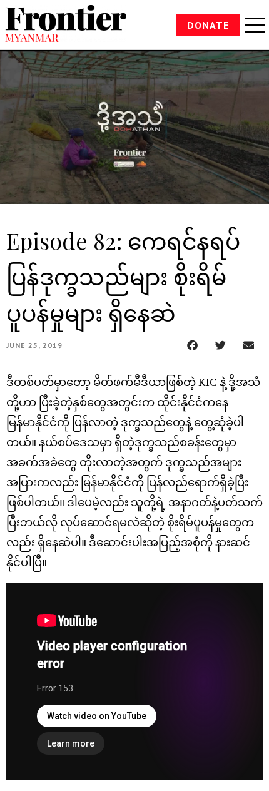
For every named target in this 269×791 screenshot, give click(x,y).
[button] (192, 345)
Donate (208, 25)
